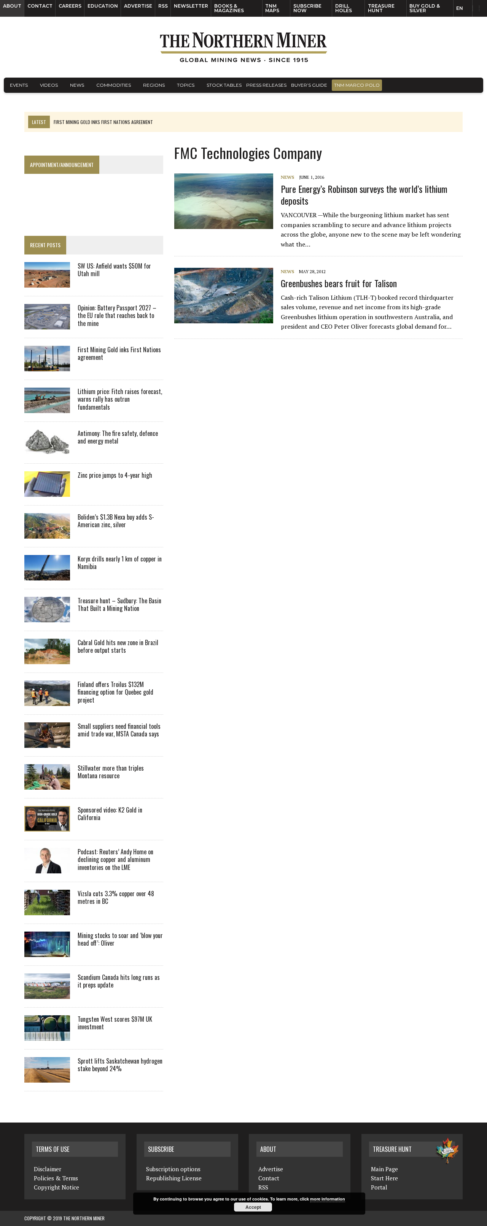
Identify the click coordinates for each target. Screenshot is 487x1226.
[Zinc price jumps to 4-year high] (47, 491)
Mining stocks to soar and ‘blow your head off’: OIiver (120, 939)
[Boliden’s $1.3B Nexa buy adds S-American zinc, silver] (47, 533)
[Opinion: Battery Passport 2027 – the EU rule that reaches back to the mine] (47, 324)
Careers (70, 6)
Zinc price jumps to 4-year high (115, 475)
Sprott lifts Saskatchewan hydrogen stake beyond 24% (120, 1064)
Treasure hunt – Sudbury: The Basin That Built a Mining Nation (119, 604)
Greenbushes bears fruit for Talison (339, 283)
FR (477, 10)
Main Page (384, 1169)
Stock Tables (224, 85)
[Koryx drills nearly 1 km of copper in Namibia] (47, 575)
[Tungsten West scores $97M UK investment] (47, 1035)
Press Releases (266, 85)
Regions (154, 85)
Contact (40, 6)
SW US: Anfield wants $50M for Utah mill (114, 269)
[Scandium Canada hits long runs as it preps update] (47, 993)
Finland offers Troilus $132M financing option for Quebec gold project (115, 692)
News (77, 85)
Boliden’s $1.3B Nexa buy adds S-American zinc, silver (116, 521)
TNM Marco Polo (357, 85)
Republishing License (174, 1178)
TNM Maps (272, 8)
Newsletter (191, 6)
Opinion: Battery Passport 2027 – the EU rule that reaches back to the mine (117, 315)
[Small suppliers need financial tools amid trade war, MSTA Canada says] (47, 742)
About (12, 6)
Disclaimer (47, 1169)
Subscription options (173, 1169)
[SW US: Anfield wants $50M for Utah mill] (47, 282)
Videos (49, 85)
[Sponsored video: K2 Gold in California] (47, 826)
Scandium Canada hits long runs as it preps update (119, 981)
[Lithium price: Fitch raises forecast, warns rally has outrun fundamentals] (47, 408)
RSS (163, 6)
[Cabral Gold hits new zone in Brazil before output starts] (47, 659)
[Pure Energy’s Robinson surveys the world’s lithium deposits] (227, 224)
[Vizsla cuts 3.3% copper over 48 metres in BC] (47, 910)
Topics (185, 85)
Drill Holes (343, 8)
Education (103, 6)
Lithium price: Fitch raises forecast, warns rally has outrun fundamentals (120, 399)
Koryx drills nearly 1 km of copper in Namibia (120, 562)
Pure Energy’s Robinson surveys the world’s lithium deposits (364, 194)
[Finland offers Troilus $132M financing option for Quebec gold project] (47, 700)
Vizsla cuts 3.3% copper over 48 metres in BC (116, 897)
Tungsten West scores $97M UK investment (115, 1023)
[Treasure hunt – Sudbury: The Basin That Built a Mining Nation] (47, 617)
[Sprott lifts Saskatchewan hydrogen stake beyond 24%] (47, 1077)
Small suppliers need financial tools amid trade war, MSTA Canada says (119, 730)
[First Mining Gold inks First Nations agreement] (47, 366)
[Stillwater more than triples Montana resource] (47, 784)
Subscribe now (307, 8)
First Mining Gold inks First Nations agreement (119, 353)
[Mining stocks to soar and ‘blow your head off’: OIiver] (47, 952)
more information (327, 1199)
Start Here (384, 1178)
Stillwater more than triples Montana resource (111, 772)
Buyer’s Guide (309, 85)
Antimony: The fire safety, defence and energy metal (118, 437)
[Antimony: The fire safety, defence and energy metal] (47, 449)
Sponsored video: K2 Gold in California (110, 813)
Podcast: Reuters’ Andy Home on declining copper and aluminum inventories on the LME (115, 859)
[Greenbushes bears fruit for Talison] (227, 318)
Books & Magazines (229, 8)
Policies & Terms (56, 1178)
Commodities (113, 85)
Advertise (138, 6)
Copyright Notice (56, 1187)
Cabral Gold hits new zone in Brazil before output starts (118, 646)
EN (459, 8)
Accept (253, 1207)
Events (19, 85)
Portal (379, 1187)
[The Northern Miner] (243, 47)
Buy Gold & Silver (424, 8)
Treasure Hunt (381, 8)
